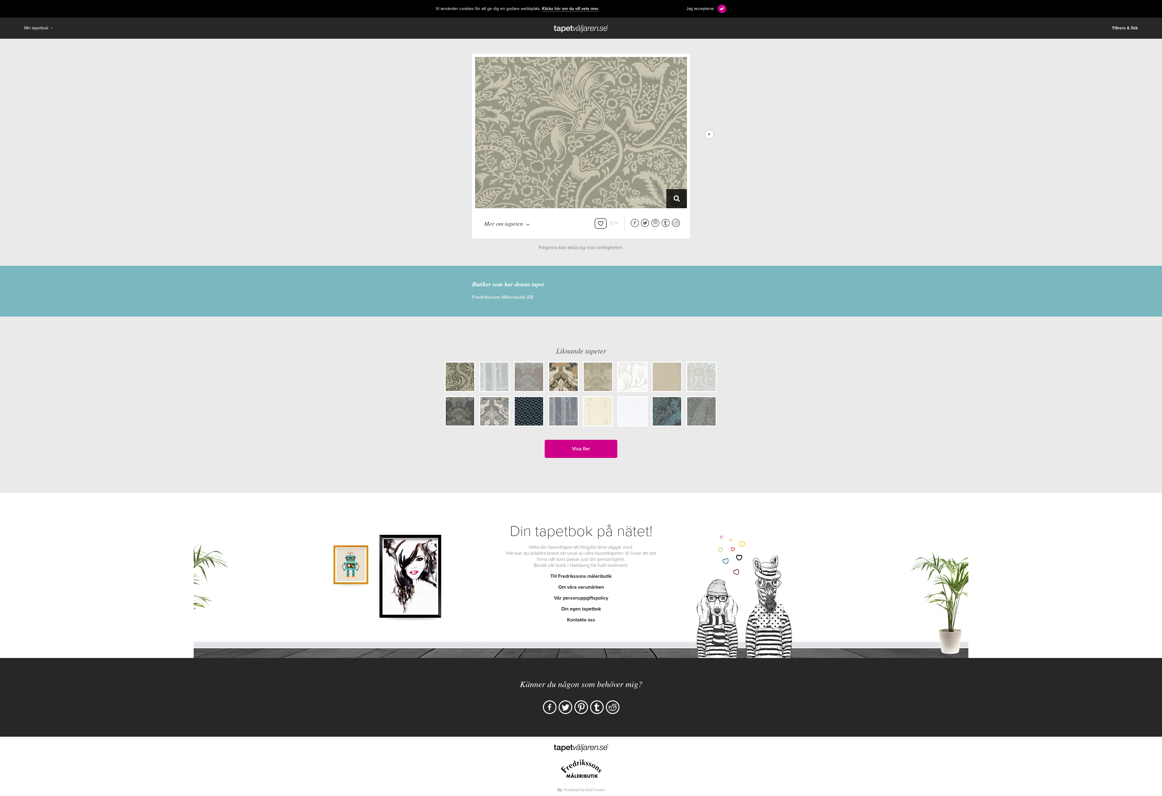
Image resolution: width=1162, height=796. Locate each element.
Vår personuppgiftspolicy (581, 598)
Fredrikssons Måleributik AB (502, 297)
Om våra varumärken (581, 587)
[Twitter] (565, 707)
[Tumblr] (597, 707)
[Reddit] (612, 707)
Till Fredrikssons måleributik (581, 576)
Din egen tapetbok (581, 609)
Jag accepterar (700, 8)
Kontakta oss (581, 620)
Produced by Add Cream (584, 790)
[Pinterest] (581, 707)
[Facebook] (549, 707)
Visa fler (581, 449)
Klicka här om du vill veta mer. (570, 8)
